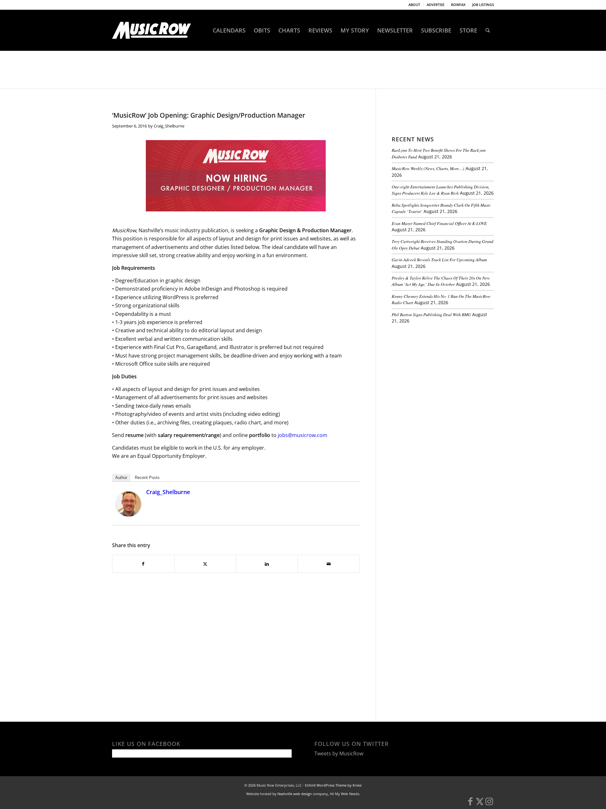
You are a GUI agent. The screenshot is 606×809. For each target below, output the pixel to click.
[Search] (487, 30)
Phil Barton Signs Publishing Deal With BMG (431, 314)
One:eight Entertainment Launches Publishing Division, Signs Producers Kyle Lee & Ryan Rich (441, 190)
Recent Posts (147, 477)
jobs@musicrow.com (302, 435)
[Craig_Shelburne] (128, 514)
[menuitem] (414, 4)
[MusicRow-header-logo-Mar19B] (151, 30)
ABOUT (414, 4)
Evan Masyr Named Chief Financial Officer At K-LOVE (439, 223)
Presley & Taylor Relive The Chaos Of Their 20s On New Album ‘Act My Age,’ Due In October (441, 281)
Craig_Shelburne (169, 126)
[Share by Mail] (328, 564)
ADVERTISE (435, 4)
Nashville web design (294, 793)
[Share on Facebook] (143, 564)
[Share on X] (205, 564)
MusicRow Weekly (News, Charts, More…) (428, 168)
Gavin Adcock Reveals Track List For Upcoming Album (439, 260)
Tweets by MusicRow (338, 753)
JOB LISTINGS (483, 4)
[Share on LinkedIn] (267, 564)
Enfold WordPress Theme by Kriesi (333, 785)
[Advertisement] (439, 372)
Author (121, 477)
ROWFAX (458, 4)
